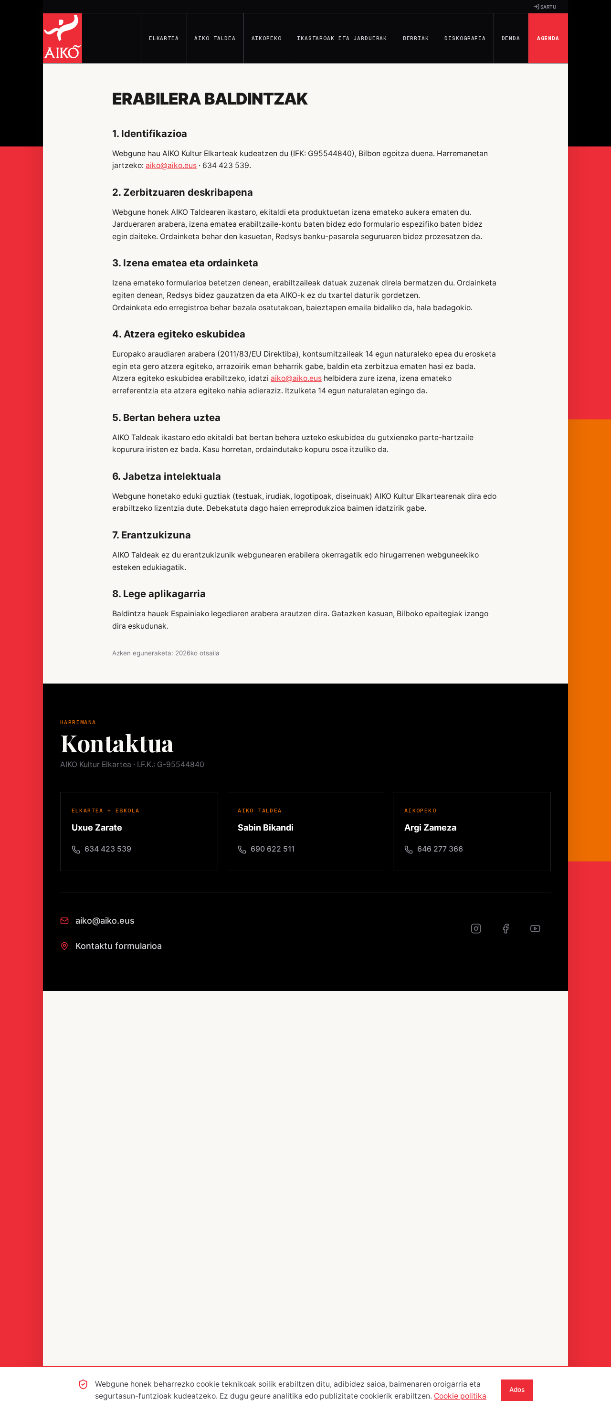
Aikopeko (267, 38)
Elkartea (164, 38)
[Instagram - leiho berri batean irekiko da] (481, 933)
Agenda (548, 38)
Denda (511, 38)
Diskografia (465, 38)
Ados (517, 1389)
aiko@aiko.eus (171, 165)
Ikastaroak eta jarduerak (342, 38)
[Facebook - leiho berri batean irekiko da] (510, 933)
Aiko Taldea (215, 38)
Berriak (416, 38)
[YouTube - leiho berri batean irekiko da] (540, 933)
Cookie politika (460, 1395)
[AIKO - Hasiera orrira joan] (62, 38)
